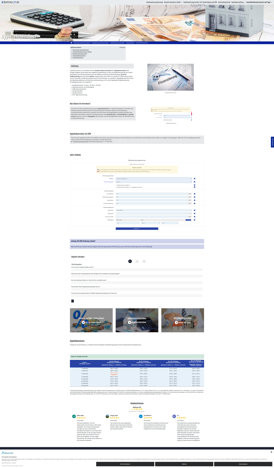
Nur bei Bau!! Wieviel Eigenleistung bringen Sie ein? (85, 286)
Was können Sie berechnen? (81, 50)
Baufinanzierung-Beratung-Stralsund (82, 42)
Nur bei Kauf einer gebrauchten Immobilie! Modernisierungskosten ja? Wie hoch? (94, 293)
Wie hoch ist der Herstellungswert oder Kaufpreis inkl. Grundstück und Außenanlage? (95, 273)
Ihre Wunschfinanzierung (137, 261)
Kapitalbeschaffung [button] (237, 2)
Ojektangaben (130, 261)
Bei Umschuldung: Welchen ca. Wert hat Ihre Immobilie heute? (89, 280)
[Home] (71, 42)
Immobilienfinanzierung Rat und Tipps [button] (258, 2)
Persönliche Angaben (144, 261)
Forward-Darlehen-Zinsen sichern (82, 52)
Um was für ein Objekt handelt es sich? (82, 267)
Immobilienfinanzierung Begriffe (117, 42)
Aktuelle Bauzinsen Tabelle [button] (172, 2)
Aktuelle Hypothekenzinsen (81, 141)
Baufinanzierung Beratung (154, 2)
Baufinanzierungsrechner (80, 53)
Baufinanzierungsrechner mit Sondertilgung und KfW (200, 2)
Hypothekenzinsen (78, 57)
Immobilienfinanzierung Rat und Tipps (100, 42)
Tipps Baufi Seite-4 (130, 42)
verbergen (122, 47)
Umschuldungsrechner (79, 55)
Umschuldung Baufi (224, 2)
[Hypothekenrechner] (10, 2)
